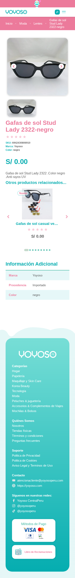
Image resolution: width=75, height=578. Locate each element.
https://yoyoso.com (29, 485)
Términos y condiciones (27, 435)
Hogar (16, 371)
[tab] (26, 250)
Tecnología (19, 391)
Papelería (18, 376)
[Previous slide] (13, 67)
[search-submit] (57, 12)
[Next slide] (61, 67)
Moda (23, 23)
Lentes (38, 23)
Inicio (9, 23)
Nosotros (18, 425)
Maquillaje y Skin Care (26, 381)
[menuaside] (63, 12)
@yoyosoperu (26, 505)
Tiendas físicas (22, 430)
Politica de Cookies (24, 460)
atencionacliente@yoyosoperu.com (40, 480)
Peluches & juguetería (26, 401)
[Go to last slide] (8, 216)
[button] (21, 108)
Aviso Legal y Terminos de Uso (32, 465)
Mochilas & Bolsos (24, 411)
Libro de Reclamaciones (38, 552)
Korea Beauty (21, 386)
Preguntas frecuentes (26, 440)
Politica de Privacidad (26, 455)
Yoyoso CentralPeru (30, 500)
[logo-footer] (37, 354)
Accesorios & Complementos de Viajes (37, 406)
